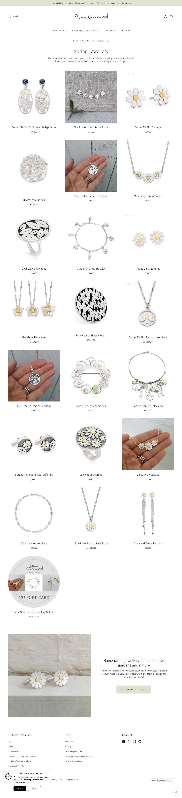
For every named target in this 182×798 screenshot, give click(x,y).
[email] (123, 742)
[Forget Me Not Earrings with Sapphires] (34, 97)
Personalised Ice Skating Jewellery (79, 756)
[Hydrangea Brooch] (34, 167)
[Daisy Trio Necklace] (148, 444)
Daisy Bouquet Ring (90, 474)
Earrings (68, 746)
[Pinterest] (139, 742)
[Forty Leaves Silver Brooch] (91, 306)
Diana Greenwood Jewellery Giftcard (34, 612)
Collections (86, 40)
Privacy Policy (19, 782)
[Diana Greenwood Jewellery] (91, 16)
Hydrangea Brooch (34, 200)
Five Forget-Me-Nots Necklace (91, 127)
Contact (11, 746)
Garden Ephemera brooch (91, 406)
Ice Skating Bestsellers (74, 751)
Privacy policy (56, 779)
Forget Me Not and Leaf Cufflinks (34, 474)
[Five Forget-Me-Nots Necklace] (91, 97)
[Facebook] (128, 742)
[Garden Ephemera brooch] (91, 375)
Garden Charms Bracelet (91, 268)
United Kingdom (161, 780)
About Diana (13, 751)
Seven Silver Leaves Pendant (90, 196)
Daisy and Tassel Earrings (148, 543)
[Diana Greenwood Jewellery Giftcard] (34, 582)
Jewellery (58, 30)
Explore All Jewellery (73, 761)
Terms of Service (71, 779)
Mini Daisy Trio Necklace (148, 196)
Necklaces (69, 741)
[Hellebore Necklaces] (34, 307)
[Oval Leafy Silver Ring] (34, 238)
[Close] (49, 769)
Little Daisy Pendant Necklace (91, 543)
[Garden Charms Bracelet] (91, 238)
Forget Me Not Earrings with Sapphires (34, 127)
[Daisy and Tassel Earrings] (148, 513)
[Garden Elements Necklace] (148, 375)
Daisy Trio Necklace (148, 474)
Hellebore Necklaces (34, 337)
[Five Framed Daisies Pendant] (34, 375)
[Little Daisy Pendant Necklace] (91, 513)
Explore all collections (134, 689)
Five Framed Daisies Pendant (34, 406)
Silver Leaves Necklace (34, 543)
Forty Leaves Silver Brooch (91, 335)
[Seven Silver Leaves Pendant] (91, 165)
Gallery (125, 30)
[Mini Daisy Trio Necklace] (148, 165)
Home (75, 40)
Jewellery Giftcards (16, 766)
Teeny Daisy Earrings (148, 268)
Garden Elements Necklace (148, 406)
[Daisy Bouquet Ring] (91, 444)
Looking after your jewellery (19, 761)
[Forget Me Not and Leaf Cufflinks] (34, 444)
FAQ (9, 741)
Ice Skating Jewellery (85, 30)
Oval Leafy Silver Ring (34, 268)
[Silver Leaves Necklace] (34, 513)
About (109, 30)
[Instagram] (134, 742)
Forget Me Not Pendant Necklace (148, 337)
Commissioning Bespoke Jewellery (22, 756)
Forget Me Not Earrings (148, 127)
